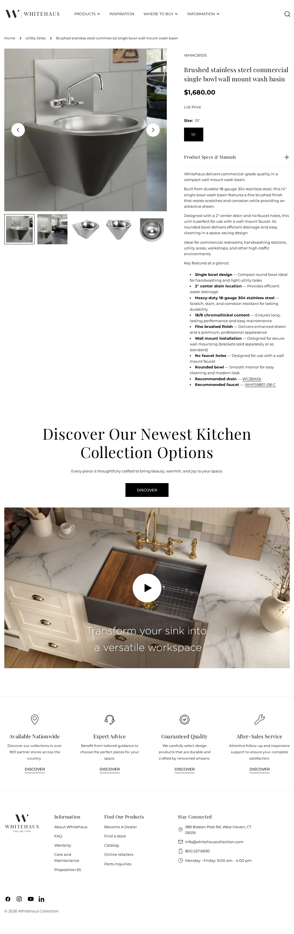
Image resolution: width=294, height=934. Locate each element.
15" (193, 134)
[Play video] (147, 588)
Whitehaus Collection (38, 911)
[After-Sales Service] (259, 719)
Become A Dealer (120, 827)
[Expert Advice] (109, 719)
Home (9, 38)
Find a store (115, 836)
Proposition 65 (67, 869)
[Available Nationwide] (34, 719)
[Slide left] (18, 130)
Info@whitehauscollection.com (214, 841)
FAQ (58, 836)
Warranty (62, 845)
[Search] (287, 14)
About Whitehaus (70, 827)
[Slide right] (153, 130)
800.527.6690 (197, 851)
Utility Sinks (36, 38)
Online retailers (118, 854)
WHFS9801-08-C (260, 384)
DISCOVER (147, 490)
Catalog (111, 845)
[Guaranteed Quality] (184, 719)
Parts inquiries (117, 864)
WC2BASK (251, 378)
